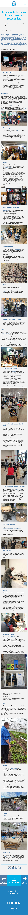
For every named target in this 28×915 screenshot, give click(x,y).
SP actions (19, 130)
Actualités (7, 23)
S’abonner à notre (14, 892)
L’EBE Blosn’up (6, 210)
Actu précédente (3, 883)
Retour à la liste (14, 882)
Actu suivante (24, 883)
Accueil (3, 23)
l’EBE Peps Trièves (7, 167)
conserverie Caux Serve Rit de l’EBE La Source (12, 528)
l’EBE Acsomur (17, 249)
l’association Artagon (5, 333)
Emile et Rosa (19, 489)
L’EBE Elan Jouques (6, 815)
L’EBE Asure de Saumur (13, 594)
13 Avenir (14, 371)
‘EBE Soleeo (13, 106)
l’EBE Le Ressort (14, 768)
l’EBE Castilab (13, 636)
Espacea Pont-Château (9, 856)
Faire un (14, 909)
